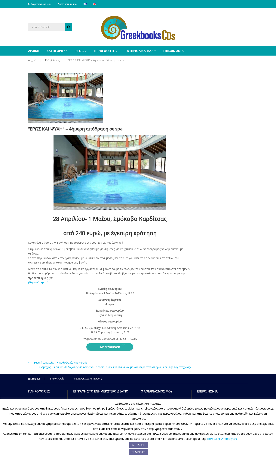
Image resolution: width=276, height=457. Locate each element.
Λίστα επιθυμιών (67, 3)
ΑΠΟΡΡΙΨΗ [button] (139, 451)
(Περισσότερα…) (38, 282)
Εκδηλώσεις (52, 60)
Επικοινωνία (57, 378)
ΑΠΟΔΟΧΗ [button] (138, 445)
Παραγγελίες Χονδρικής (88, 378)
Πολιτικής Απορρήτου (222, 438)
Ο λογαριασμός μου (39, 3)
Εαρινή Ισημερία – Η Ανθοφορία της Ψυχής (60, 362)
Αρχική (32, 60)
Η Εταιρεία (34, 378)
